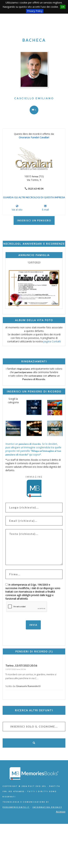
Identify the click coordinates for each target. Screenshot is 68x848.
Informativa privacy (47, 807)
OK (63, 6)
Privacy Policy (34, 11)
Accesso (60, 811)
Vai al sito (17, 209)
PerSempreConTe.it (16, 807)
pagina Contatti (52, 341)
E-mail (45, 209)
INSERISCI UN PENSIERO (34, 220)
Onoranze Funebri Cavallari (34, 137)
